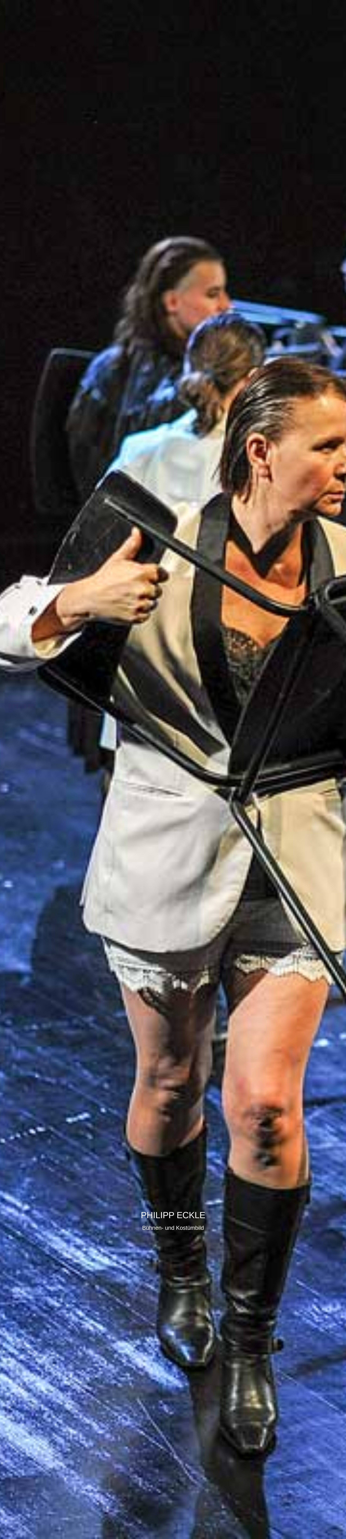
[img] (173, 769)
